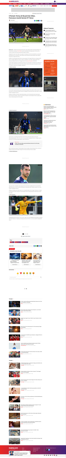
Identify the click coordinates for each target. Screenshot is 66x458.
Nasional (14, 3)
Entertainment (36, 3)
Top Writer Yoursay (49, 61)
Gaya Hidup (47, 3)
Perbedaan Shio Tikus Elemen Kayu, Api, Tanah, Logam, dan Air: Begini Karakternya (51, 38)
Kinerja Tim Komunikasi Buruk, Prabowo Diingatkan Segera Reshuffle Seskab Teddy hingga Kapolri (50, 107)
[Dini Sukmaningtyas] (48, 67)
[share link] (41, 21)
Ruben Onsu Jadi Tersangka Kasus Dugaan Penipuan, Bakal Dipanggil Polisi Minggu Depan (49, 112)
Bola (25, 3)
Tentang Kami (24, 450)
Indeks (57, 3)
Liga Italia (15, 13)
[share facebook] (35, 21)
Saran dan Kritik (35, 450)
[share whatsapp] (36, 21)
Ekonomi (20, 3)
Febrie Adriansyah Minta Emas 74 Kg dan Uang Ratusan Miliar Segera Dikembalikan (51, 45)
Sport (52, 3)
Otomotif (29, 3)
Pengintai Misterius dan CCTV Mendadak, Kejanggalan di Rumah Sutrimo (50, 88)
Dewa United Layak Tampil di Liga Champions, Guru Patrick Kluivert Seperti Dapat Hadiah (21, 454)
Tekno (42, 3)
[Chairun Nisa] (47, 64)
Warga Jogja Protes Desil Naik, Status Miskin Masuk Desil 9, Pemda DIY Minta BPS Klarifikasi (50, 126)
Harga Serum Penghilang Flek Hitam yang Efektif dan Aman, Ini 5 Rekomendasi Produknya (50, 121)
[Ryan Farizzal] (47, 74)
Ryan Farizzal (53, 73)
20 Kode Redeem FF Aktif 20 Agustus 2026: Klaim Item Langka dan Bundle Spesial (50, 31)
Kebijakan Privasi (35, 449)
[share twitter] (38, 21)
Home (10, 3)
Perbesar (40, 24)
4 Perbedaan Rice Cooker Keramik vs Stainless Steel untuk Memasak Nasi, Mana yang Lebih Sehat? (51, 42)
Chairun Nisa (52, 63)
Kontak (23, 449)
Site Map (34, 451)
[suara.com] (14, 1)
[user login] (55, 1)
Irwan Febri (13, 20)
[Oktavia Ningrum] (48, 71)
